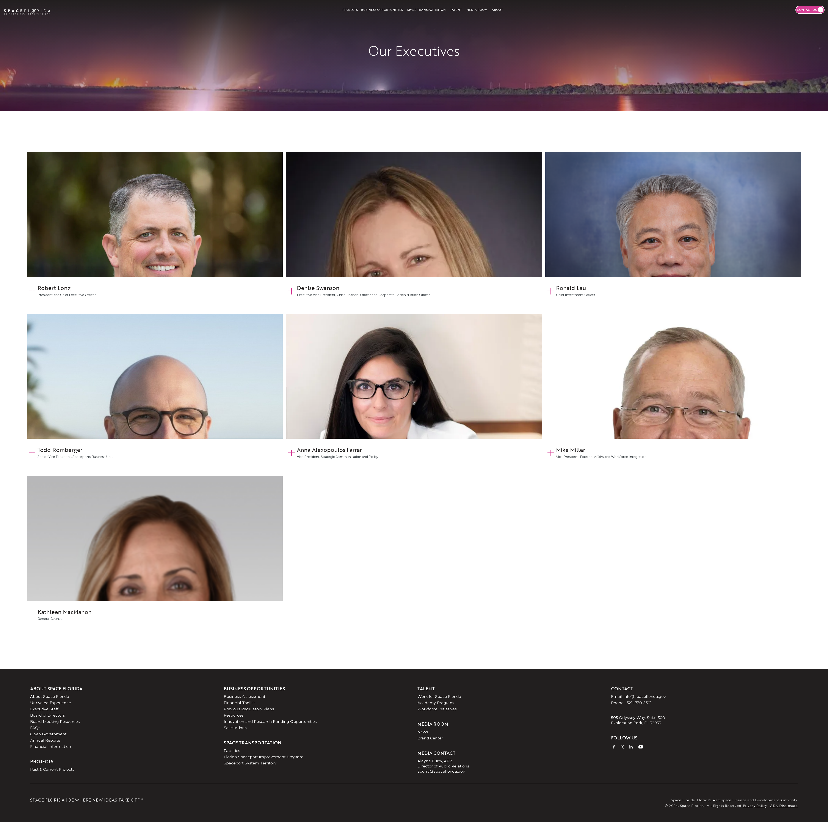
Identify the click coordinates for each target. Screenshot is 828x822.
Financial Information (50, 746)
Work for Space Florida (439, 696)
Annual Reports (45, 740)
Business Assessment (244, 696)
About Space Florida (49, 696)
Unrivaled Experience (50, 702)
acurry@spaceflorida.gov (441, 771)
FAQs (35, 727)
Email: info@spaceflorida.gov (638, 696)
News (422, 732)
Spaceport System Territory (250, 763)
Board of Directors (47, 715)
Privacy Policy (755, 805)
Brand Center (430, 738)
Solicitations (235, 727)
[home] (27, 9)
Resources (234, 715)
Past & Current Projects (52, 769)
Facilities (232, 750)
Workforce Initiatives (437, 709)
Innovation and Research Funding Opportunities (270, 721)
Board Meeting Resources (55, 721)
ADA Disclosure (784, 805)
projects (350, 9)
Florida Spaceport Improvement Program (264, 757)
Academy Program (435, 702)
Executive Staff (44, 709)
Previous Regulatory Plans (249, 709)
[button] (382, 10)
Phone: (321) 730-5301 (631, 702)
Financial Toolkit (239, 702)
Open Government (48, 734)
